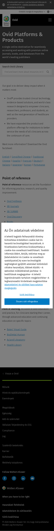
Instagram (14, 478)
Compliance (8, 430)
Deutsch (38, 160)
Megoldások (8, 407)
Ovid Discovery (14, 216)
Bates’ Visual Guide (16, 329)
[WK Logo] (13, 488)
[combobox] (24, 72)
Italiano (6, 164)
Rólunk (5, 387)
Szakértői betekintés (12, 445)
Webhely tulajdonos (12, 462)
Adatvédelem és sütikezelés (17, 511)
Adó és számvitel (10, 419)
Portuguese (39, 164)
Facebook (4, 478)
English (6, 156)
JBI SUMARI (12, 211)
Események (8, 398)
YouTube (32, 478)
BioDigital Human (16, 334)
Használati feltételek (13, 505)
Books (10, 221)
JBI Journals (13, 206)
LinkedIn (23, 478)
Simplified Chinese (21, 156)
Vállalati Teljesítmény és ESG (17, 424)
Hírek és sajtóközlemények (16, 392)
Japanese (17, 164)
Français (27, 160)
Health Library (14, 345)
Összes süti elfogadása (27, 301)
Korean (27, 164)
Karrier (5, 451)
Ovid (11, 373)
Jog (3, 436)
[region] (27, 266)
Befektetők (7, 457)
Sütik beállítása (27, 294)
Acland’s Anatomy (16, 339)
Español (17, 160)
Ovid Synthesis (14, 201)
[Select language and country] (49, 11)
